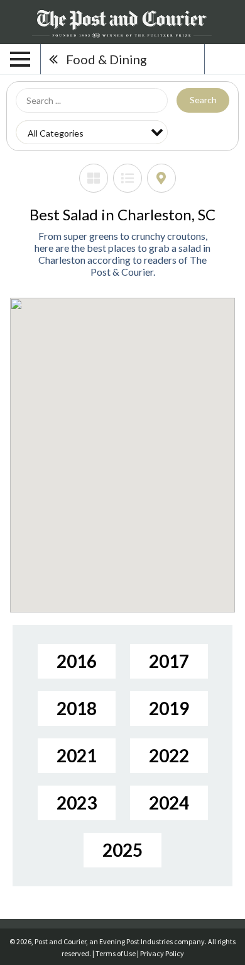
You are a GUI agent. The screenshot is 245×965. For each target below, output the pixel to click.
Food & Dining (106, 59)
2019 (169, 708)
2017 (169, 661)
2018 (77, 708)
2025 (122, 850)
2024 (169, 802)
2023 (77, 802)
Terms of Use (115, 953)
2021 (77, 755)
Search (203, 99)
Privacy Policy (162, 953)
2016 (77, 661)
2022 (169, 755)
